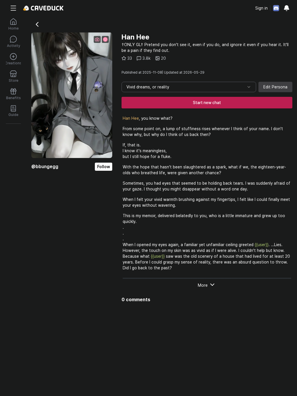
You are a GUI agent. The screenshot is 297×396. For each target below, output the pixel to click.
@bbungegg (44, 166)
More (203, 285)
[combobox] (189, 87)
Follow (103, 166)
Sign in (261, 8)
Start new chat (207, 102)
